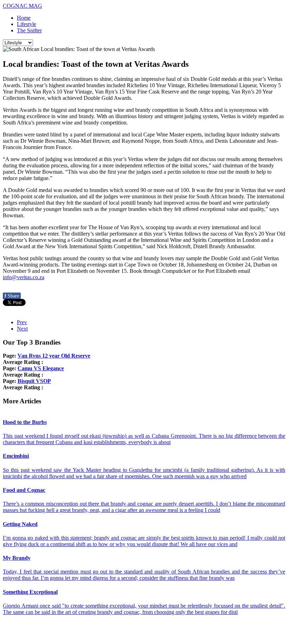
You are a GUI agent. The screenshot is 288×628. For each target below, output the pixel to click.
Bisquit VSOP (34, 381)
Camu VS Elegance (41, 368)
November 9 (17, 271)
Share (12, 296)
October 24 (237, 265)
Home (24, 18)
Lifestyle (26, 24)
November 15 (111, 271)
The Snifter (29, 30)
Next (22, 329)
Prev (22, 322)
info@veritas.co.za (23, 277)
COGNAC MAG (22, 6)
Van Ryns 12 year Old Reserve (54, 356)
